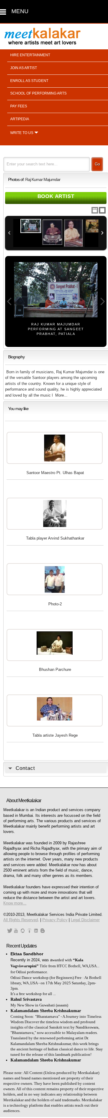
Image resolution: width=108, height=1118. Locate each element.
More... (61, 395)
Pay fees (18, 106)
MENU (19, 11)
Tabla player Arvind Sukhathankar (55, 538)
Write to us (21, 133)
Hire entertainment (30, 55)
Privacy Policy (55, 920)
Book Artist (56, 196)
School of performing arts (38, 93)
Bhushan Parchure (55, 669)
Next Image (102, 301)
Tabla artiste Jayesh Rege (55, 735)
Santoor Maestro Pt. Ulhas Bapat (55, 472)
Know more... (14, 903)
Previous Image (9, 301)
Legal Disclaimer (85, 920)
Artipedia (19, 119)
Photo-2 (55, 604)
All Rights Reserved (20, 920)
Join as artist (23, 68)
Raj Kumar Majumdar (42, 179)
